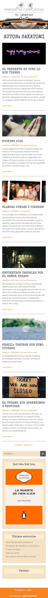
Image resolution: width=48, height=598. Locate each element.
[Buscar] (43, 453)
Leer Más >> (7, 106)
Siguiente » (28, 445)
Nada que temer (12, 553)
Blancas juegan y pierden (23, 207)
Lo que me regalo (13, 549)
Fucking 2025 (12, 141)
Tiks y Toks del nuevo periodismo (19, 542)
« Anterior (19, 445)
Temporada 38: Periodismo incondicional (22, 546)
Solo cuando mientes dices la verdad (21, 556)
